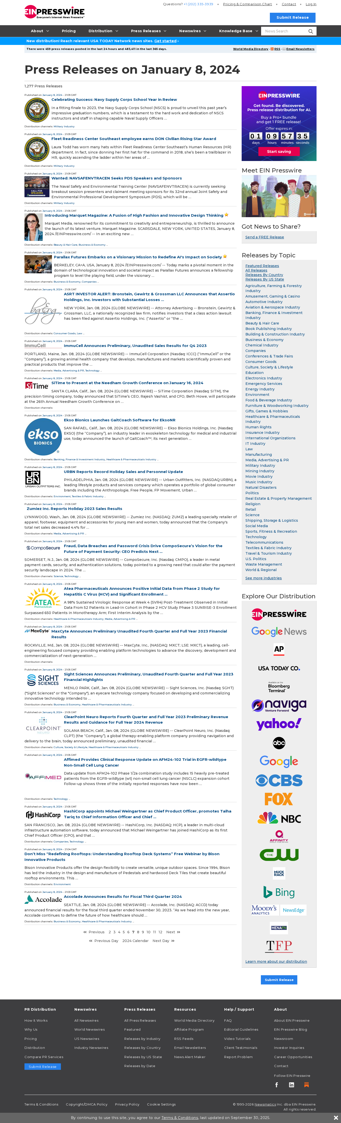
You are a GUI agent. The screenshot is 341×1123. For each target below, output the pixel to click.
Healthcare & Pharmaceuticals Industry (131, 459)
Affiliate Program (189, 1029)
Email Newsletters (300, 49)
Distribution (34, 1048)
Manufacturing (258, 454)
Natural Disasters (261, 487)
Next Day (161, 941)
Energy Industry (260, 389)
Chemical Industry (261, 345)
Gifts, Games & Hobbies (266, 411)
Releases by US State (143, 1057)
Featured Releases (262, 266)
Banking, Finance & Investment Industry (79, 459)
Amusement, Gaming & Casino (272, 296)
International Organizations (270, 438)
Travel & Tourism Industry (268, 553)
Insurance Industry (262, 432)
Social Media (256, 526)
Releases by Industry (142, 1039)
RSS (277, 49)
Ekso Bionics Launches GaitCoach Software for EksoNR (119, 420)
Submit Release (293, 17)
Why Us (30, 1029)
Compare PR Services (43, 1057)
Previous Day (106, 941)
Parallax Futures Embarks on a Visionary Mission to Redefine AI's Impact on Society (138, 257)
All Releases (256, 270)
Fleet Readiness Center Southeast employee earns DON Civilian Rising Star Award (133, 138)
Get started (165, 41)
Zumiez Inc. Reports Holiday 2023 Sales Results (74, 508)
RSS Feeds (183, 1039)
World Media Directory (250, 49)
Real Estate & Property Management (278, 498)
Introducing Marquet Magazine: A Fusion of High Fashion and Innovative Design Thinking (134, 215)
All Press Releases (140, 1020)
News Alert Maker (189, 1057)
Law (79, 333)
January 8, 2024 (52, 95)
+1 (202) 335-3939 (198, 4)
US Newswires (86, 1039)
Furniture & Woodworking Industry (277, 405)
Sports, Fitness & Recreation (271, 531)
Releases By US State (264, 279)
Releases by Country (142, 1048)
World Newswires (89, 1029)
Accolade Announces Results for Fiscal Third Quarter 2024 (123, 896)
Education (254, 372)
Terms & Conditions (41, 1104)
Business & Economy (92, 244)
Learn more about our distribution (276, 961)
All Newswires (86, 1020)
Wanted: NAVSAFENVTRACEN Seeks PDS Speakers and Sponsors (116, 178)
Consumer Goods (65, 333)
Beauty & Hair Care (65, 244)
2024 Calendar (135, 941)
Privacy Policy (127, 1104)
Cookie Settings (161, 1104)
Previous (97, 932)
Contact (289, 4)
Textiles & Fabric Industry (88, 496)
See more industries (263, 578)
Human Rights (258, 427)
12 (160, 932)
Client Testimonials (240, 1048)
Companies (89, 281)
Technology (92, 370)
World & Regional (261, 570)
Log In (311, 4)
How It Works (36, 1020)
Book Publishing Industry (268, 328)
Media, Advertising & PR (69, 370)
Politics (252, 493)
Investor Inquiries (289, 1048)
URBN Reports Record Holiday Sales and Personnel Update (123, 471)
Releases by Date (139, 1066)
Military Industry (64, 126)
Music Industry (258, 482)
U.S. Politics (255, 559)
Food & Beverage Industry (268, 400)
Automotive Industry (264, 302)
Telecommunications (264, 542)
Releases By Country (264, 275)
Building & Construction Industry (275, 334)
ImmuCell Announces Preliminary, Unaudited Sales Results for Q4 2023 (135, 345)
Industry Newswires (91, 1048)
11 (154, 932)
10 (149, 932)
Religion (252, 504)
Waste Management (263, 564)
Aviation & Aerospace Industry (272, 307)
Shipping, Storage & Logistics (271, 520)
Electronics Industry (263, 378)
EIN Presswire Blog (290, 1029)
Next (170, 932)
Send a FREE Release (264, 237)
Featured (132, 1029)
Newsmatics (265, 1104)
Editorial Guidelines (241, 1029)
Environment (62, 496)
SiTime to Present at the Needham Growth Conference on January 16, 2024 (127, 382)
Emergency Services (263, 383)
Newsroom (283, 1039)
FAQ (228, 1020)
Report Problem (238, 1057)
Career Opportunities (293, 1057)
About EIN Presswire (292, 1020)
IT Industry (255, 443)
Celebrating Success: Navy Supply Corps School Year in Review (114, 99)
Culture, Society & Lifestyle (70, 747)
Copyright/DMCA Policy (86, 1104)
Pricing (247, 4)
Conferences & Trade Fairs (269, 356)
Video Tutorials (237, 1039)
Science (58, 576)
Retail (250, 509)
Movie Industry (259, 476)
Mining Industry (259, 471)
